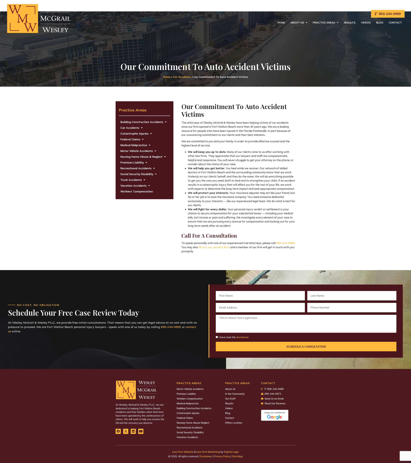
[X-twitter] (125, 431)
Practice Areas (324, 22)
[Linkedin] (133, 431)
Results (349, 22)
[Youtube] (140, 431)
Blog (379, 22)
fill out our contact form (214, 247)
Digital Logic (231, 451)
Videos (366, 22)
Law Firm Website (182, 451)
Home (281, 22)
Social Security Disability (136, 174)
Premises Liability (132, 162)
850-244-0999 (285, 243)
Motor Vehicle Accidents (136, 151)
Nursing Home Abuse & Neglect (141, 156)
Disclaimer (205, 456)
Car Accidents (182, 76)
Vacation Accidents (133, 185)
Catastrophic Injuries (134, 133)
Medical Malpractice (133, 145)
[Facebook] (118, 431)
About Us (297, 22)
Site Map (237, 456)
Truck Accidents (131, 180)
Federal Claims (130, 139)
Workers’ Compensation (136, 191)
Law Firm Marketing (208, 451)
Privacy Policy (222, 456)
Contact (395, 22)
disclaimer (242, 337)
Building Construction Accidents (141, 122)
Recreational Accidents (136, 168)
